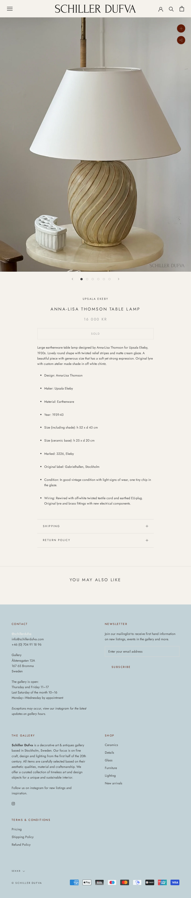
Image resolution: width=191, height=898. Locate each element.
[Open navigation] (10, 9)
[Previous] (72, 279)
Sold (95, 334)
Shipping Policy (23, 837)
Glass (109, 760)
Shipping (51, 526)
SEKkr (16, 871)
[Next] (118, 279)
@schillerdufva (21, 633)
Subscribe (121, 667)
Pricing (17, 829)
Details (109, 752)
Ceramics (111, 745)
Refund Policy (21, 844)
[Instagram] (13, 803)
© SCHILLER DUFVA (27, 883)
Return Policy (56, 540)
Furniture (111, 768)
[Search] (171, 8)
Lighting (110, 775)
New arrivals (113, 783)
